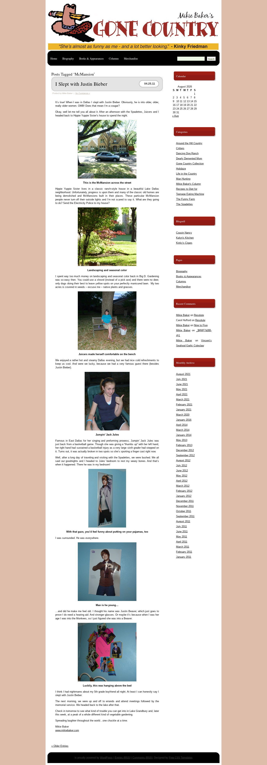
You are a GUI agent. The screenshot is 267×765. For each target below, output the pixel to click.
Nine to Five (201, 325)
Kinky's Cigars (184, 242)
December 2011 (185, 501)
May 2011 (181, 536)
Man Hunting (183, 178)
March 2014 (182, 429)
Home (53, 58)
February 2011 (184, 551)
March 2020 (182, 414)
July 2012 (181, 465)
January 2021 (183, 409)
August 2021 (183, 374)
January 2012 (183, 496)
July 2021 (181, 379)
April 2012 (181, 480)
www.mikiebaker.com (67, 730)
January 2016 (183, 419)
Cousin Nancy (184, 232)
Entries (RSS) (122, 757)
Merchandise (131, 58)
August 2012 (183, 460)
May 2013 (181, 440)
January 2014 (183, 435)
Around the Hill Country (189, 143)
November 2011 (185, 506)
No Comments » (82, 93)
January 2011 (183, 556)
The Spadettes (184, 204)
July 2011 (181, 526)
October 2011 (183, 511)
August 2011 (183, 521)
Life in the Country (186, 173)
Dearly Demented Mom (189, 158)
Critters (180, 148)
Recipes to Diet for (186, 188)
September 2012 (185, 455)
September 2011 (185, 516)
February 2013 (184, 445)
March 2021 (182, 399)
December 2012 (185, 450)
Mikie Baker (183, 315)
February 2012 (184, 490)
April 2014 (181, 424)
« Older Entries (59, 745)
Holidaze (181, 168)
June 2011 (182, 531)
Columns (114, 58)
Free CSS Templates (181, 757)
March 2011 (182, 546)
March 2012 (182, 485)
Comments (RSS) (142, 757)
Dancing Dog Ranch (187, 153)
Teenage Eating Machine (190, 194)
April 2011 (181, 541)
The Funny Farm (185, 199)
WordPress (106, 757)
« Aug (175, 115)
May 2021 (181, 389)
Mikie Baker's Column (188, 183)
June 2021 (182, 384)
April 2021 (181, 394)
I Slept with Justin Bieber (81, 83)
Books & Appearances (91, 58)
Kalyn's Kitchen (185, 237)
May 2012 (181, 475)
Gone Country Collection (190, 163)
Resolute (199, 315)
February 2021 (184, 404)
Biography (68, 58)
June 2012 (182, 470)
